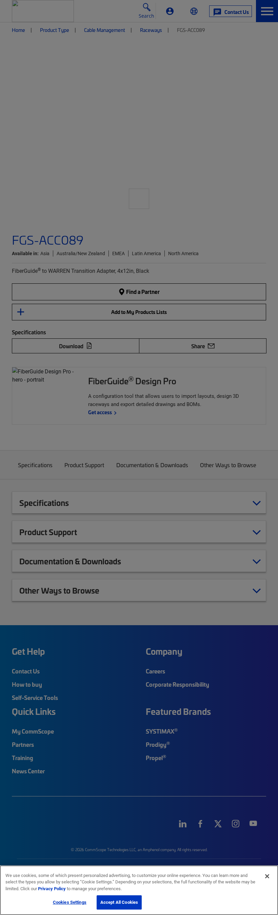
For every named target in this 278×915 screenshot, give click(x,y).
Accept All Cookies (119, 902)
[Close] (267, 876)
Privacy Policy (52, 888)
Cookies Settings (69, 902)
